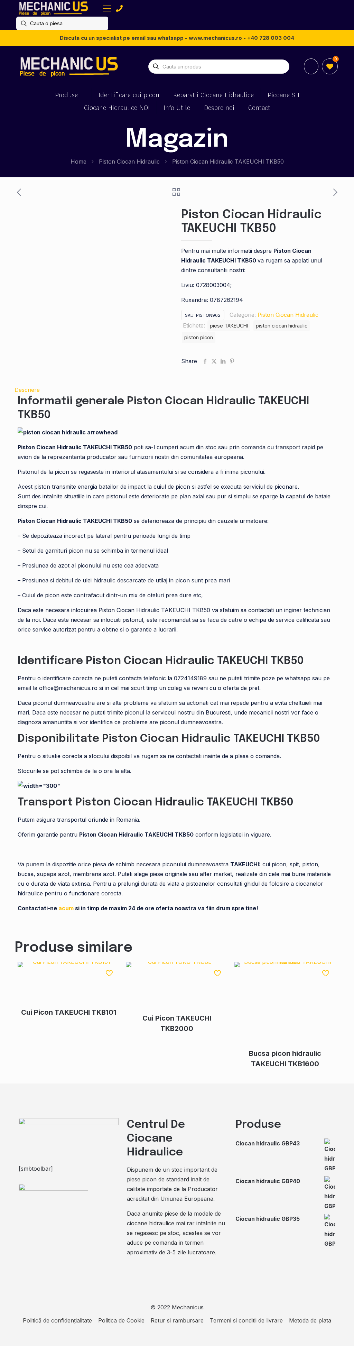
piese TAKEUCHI (229, 326)
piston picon (198, 337)
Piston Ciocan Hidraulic (129, 161)
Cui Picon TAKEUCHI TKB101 (68, 1012)
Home (78, 161)
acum (66, 908)
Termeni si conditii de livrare (246, 1320)
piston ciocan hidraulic (281, 326)
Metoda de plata (310, 1320)
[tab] (177, 390)
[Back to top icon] (321, 1332)
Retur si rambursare (177, 1320)
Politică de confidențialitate (57, 1320)
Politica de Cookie (121, 1320)
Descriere (27, 389)
